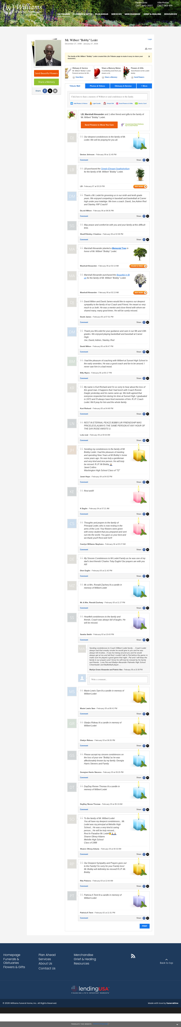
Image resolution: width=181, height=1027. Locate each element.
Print (144, 926)
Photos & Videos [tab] (97, 86)
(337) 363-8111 (164, 5)
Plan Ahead (47, 955)
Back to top (166, 963)
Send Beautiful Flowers (46, 73)
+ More (146, 86)
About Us (45, 963)
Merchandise (83, 955)
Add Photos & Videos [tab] (80, 103)
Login (150, 39)
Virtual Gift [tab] (110, 103)
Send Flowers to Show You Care (99, 125)
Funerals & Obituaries (11, 961)
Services (45, 959)
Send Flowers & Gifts (126, 103)
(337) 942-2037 (144, 5)
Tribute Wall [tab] (75, 86)
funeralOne (172, 1003)
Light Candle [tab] (97, 103)
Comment (84, 160)
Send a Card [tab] (142, 103)
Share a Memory (46, 81)
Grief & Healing (85, 959)
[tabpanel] (108, 510)
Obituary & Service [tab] (123, 86)
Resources (81, 963)
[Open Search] (177, 3)
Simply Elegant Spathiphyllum (115, 169)
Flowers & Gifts (14, 967)
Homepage (11, 955)
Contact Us (47, 968)
